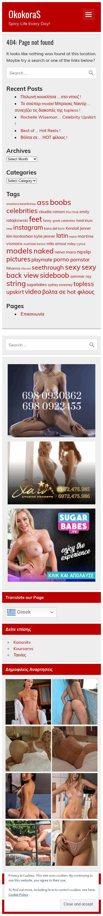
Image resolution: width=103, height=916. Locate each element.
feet (35, 219)
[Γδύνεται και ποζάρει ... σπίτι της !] (74, 796)
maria (73, 236)
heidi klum (84, 220)
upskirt (15, 291)
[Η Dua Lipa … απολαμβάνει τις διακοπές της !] (28, 843)
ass (43, 202)
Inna (9, 229)
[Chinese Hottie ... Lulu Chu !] (74, 843)
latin (62, 235)
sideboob (54, 275)
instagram (28, 227)
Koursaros (23, 648)
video (33, 291)
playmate (41, 259)
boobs (60, 202)
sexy (73, 266)
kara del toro (54, 228)
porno (61, 259)
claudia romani (52, 211)
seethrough (48, 267)
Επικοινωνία (32, 314)
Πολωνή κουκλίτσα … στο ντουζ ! (51, 96)
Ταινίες (19, 654)
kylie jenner (44, 236)
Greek (23, 612)
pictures (18, 259)
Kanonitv (22, 642)
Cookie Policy (18, 894)
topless (83, 284)
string (16, 283)
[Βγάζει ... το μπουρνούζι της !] (28, 702)
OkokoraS (24, 14)
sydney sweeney (60, 285)
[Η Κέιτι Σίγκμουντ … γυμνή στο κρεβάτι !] (74, 749)
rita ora (26, 268)
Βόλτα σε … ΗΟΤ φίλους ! (44, 137)
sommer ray (80, 276)
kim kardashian (19, 236)
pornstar (80, 259)
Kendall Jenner (78, 228)
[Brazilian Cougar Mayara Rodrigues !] (74, 702)
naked (44, 250)
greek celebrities (64, 221)
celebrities (22, 210)
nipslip (84, 252)
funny (47, 220)
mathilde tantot (34, 244)
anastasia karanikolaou (21, 204)
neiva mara (65, 252)
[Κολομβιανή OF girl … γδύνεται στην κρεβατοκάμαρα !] (28, 796)
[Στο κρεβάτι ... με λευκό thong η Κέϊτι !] (28, 749)
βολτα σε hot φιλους (68, 291)
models (19, 250)
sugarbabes (37, 284)
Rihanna (13, 268)
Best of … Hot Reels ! (40, 130)
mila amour (56, 243)
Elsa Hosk (72, 212)
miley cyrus (76, 244)
